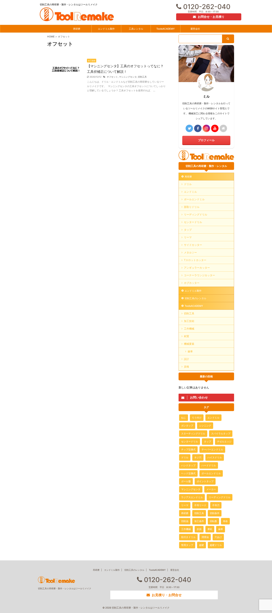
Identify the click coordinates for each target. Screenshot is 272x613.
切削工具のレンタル (195, 298)
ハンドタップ (188, 465)
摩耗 (209, 529)
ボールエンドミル (194, 199)
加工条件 (199, 521)
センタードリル (193, 222)
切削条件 (214, 513)
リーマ (188, 237)
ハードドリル (209, 465)
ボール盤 (186, 481)
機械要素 (189, 343)
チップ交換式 (188, 449)
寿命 (225, 521)
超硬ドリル (216, 545)
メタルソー (190, 252)
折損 (199, 529)
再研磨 (76, 28)
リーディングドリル (195, 214)
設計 (186, 359)
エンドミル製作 (106, 28)
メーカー (211, 489)
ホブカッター (191, 282)
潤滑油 (205, 537)
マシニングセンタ (128, 76)
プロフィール (206, 140)
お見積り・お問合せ (167, 595)
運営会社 (195, 28)
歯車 (190, 351)
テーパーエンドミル (212, 449)
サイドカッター (193, 244)
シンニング (205, 425)
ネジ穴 (198, 457)
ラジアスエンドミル (192, 497)
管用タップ (187, 545)
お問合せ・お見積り (211, 17)
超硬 (201, 545)
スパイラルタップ (220, 433)
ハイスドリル (214, 457)
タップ (188, 229)
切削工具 (142, 76)
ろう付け (197, 417)
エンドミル (190, 191)
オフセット (112, 76)
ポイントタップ (205, 481)
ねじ (183, 417)
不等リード (200, 505)
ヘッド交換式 (188, 473)
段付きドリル (188, 537)
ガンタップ (187, 425)
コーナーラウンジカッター (199, 275)
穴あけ (218, 537)
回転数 (213, 521)
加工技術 (189, 321)
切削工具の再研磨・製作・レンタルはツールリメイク (64, 588)
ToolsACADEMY (165, 28)
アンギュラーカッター (197, 267)
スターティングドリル (193, 433)
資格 (186, 366)
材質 (186, 336)
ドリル (188, 184)
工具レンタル (136, 28)
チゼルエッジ (224, 441)
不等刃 (215, 505)
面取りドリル (191, 206)
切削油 (184, 521)
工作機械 (189, 328)
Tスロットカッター (195, 260)
